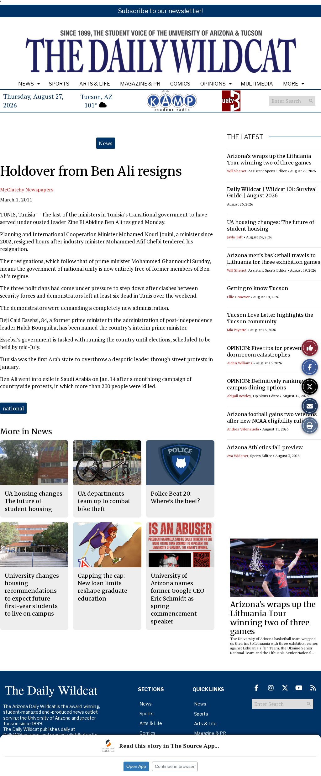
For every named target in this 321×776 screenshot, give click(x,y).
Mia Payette (236, 329)
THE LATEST (245, 137)
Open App (136, 766)
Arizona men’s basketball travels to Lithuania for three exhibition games (273, 258)
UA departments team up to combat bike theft (104, 501)
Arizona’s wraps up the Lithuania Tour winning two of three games (269, 159)
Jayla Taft (235, 237)
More (290, 84)
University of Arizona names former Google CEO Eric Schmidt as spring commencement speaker (177, 598)
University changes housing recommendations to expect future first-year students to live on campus (32, 594)
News (26, 84)
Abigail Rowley (239, 395)
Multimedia (257, 84)
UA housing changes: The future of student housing (34, 501)
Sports (59, 84)
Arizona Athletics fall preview (265, 447)
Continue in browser (175, 766)
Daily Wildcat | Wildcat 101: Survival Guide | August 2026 (272, 192)
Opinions (213, 84)
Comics (180, 84)
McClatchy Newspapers (26, 189)
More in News (26, 431)
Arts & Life (94, 84)
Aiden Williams (239, 363)
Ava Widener (237, 455)
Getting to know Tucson (257, 288)
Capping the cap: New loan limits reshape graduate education (102, 587)
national (13, 408)
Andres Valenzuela (243, 429)
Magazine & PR (140, 84)
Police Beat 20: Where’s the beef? (175, 497)
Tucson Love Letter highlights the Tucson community (270, 318)
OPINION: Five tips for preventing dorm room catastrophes (269, 351)
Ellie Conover (238, 296)
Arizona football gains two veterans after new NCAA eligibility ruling (272, 417)
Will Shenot (236, 171)
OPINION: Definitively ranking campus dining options (265, 384)
